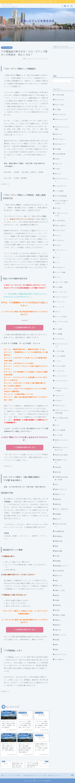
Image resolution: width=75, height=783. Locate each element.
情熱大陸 (58, 504)
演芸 (56, 581)
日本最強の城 (59, 531)
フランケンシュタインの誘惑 (61, 389)
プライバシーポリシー (10, 7)
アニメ (57, 257)
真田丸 (57, 595)
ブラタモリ (58, 400)
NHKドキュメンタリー (61, 120)
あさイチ (58, 174)
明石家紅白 (58, 536)
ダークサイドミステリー (61, 323)
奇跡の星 (58, 499)
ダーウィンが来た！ (61, 317)
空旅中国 (58, 605)
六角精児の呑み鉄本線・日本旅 (61, 478)
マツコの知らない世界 (61, 419)
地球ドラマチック (61, 489)
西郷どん (58, 620)
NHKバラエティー (61, 139)
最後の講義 (58, 551)
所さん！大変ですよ (61, 509)
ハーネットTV (59, 371)
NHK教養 (58, 149)
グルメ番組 (58, 287)
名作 (56, 484)
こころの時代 (59, 191)
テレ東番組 (58, 334)
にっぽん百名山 (60, 220)
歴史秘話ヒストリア (61, 566)
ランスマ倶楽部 (60, 430)
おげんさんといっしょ (61, 180)
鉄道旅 (57, 640)
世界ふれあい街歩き (61, 455)
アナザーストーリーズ (61, 251)
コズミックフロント (61, 297)
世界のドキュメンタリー (61, 441)
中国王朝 (58, 467)
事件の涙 (58, 472)
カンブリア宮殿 (60, 272)
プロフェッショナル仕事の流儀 (61, 411)
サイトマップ (7, 4)
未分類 (57, 556)
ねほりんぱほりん (61, 225)
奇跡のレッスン (60, 494)
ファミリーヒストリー (61, 382)
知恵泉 (57, 600)
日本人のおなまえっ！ (61, 525)
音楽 (56, 645)
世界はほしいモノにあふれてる (61, 449)
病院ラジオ (58, 585)
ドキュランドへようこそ (61, 345)
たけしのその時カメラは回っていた (61, 202)
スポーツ (58, 312)
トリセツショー (60, 339)
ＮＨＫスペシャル (61, 654)
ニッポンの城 (59, 351)
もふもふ (58, 245)
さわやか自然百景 (61, 196)
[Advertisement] (63, 59)
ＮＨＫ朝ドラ (59, 659)
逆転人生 (58, 630)
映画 (56, 546)
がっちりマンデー (61, 186)
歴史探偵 (58, 561)
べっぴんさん (59, 240)
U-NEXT (57, 169)
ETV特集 (58, 109)
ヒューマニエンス (61, 376)
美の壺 (57, 610)
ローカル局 (58, 435)
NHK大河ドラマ (60, 144)
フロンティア (59, 396)
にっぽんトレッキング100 (61, 214)
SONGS (57, 159)
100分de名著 (59, 95)
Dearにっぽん (59, 105)
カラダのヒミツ (60, 267)
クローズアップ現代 (7, 47)
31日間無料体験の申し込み (24, 327)
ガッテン (58, 277)
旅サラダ (58, 519)
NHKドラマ (58, 134)
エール (57, 262)
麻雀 (56, 649)
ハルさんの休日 (60, 366)
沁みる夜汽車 (59, 571)
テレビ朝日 (58, 329)
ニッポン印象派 (60, 356)
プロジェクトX (60, 405)
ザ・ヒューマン (60, 302)
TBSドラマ (58, 164)
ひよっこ (58, 235)
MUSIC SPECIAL (60, 114)
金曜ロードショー (61, 635)
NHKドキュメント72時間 (61, 128)
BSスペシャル (59, 100)
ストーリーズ (59, 307)
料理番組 (58, 514)
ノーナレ (58, 361)
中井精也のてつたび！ (61, 461)
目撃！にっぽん (60, 590)
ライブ (57, 425)
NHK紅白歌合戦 (60, 154)
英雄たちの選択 (60, 615)
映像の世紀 (58, 541)
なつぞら (58, 208)
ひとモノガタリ (60, 230)
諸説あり (58, 625)
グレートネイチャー (61, 292)
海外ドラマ (58, 576)
